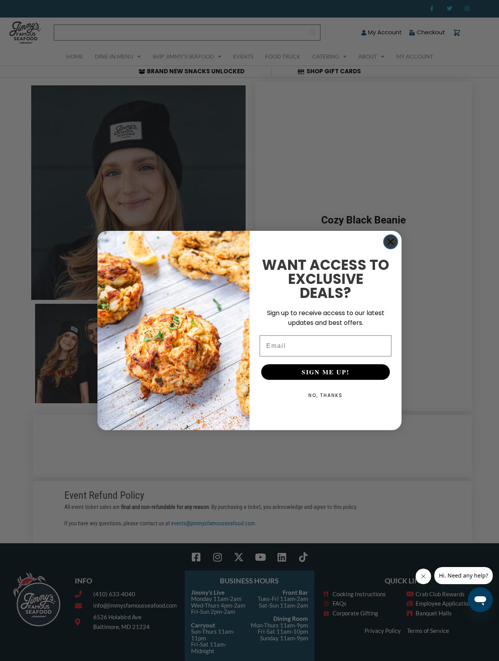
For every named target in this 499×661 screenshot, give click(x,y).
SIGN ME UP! (325, 371)
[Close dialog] (391, 242)
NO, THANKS (325, 395)
